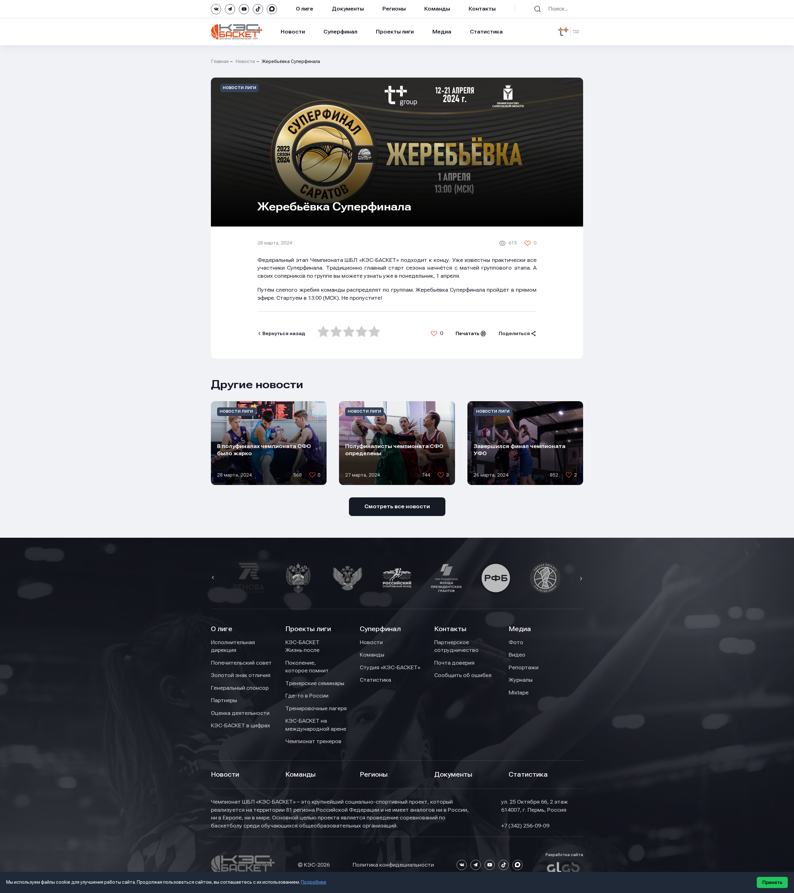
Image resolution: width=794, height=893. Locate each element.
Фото (516, 642)
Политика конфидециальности (393, 865)
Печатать (468, 333)
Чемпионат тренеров (313, 741)
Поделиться (514, 333)
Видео (517, 655)
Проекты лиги (308, 629)
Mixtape (519, 692)
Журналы (521, 680)
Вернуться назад (283, 333)
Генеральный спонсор (240, 688)
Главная (220, 61)
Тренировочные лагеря (316, 708)
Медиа (441, 32)
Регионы (394, 9)
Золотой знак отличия (240, 675)
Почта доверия (454, 663)
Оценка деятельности (240, 713)
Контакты (482, 9)
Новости (293, 32)
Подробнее (313, 882)
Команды (437, 9)
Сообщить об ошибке (463, 675)
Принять (772, 882)
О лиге (304, 9)
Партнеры (224, 700)
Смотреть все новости (397, 506)
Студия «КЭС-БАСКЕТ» (390, 667)
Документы (348, 9)
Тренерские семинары (314, 683)
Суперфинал (340, 32)
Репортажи (523, 667)
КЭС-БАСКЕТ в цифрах (240, 725)
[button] (213, 578)
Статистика (486, 32)
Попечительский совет (241, 663)
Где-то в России (306, 696)
